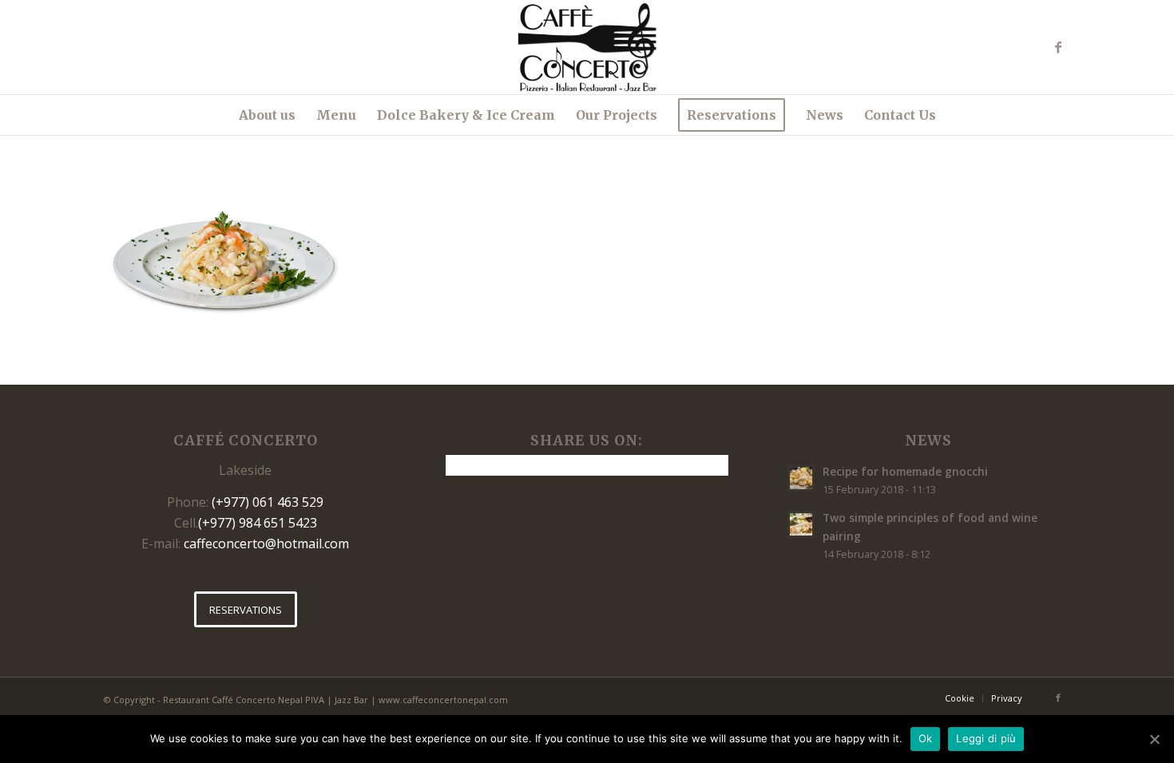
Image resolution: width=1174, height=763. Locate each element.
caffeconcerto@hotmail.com (266, 543)
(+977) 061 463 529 (267, 502)
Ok (925, 738)
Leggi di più (986, 738)
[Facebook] (1058, 47)
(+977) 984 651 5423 (257, 523)
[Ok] (1154, 739)
